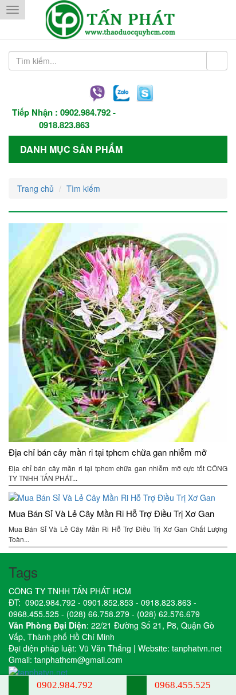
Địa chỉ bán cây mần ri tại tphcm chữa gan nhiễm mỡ (108, 452)
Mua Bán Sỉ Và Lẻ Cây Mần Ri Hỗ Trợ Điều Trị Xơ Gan (111, 513)
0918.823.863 (64, 125)
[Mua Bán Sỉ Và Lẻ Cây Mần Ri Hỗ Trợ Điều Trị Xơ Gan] (118, 497)
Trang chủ (35, 188)
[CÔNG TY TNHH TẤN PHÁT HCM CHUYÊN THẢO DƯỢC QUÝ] (118, 20)
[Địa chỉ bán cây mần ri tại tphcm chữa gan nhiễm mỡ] (118, 332)
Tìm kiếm (83, 188)
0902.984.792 (85, 112)
